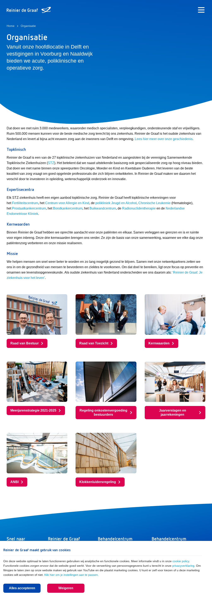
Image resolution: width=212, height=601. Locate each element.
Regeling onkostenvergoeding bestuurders (103, 412)
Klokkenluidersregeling (97, 482)
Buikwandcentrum (102, 208)
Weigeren (65, 588)
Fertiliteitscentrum (25, 203)
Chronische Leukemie (154, 203)
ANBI (14, 482)
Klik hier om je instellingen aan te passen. (71, 574)
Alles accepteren (22, 588)
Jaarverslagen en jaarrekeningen (172, 412)
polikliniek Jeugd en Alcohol (116, 203)
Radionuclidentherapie (139, 208)
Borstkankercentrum (67, 208)
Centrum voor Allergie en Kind (67, 203)
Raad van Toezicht (93, 343)
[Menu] (201, 10)
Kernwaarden (159, 343)
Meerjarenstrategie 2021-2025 (33, 410)
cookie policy (180, 561)
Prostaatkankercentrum (29, 208)
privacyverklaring (183, 565)
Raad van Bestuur (24, 343)
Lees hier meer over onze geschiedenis (164, 139)
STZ (51, 163)
